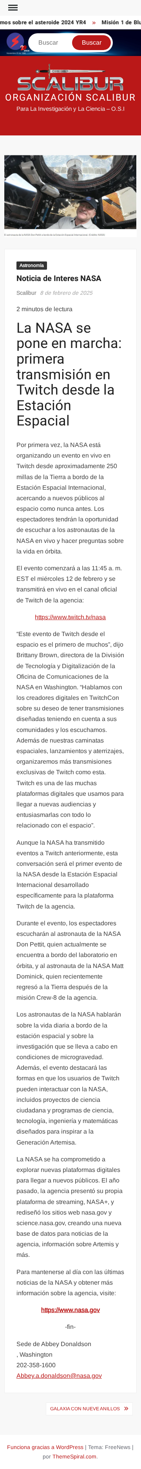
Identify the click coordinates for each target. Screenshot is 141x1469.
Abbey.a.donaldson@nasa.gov (59, 1375)
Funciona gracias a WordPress (45, 1447)
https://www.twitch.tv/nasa (70, 617)
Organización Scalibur (70, 98)
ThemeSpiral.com (74, 1456)
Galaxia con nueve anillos (85, 1408)
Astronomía (32, 265)
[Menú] (12, 8)
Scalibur (26, 293)
